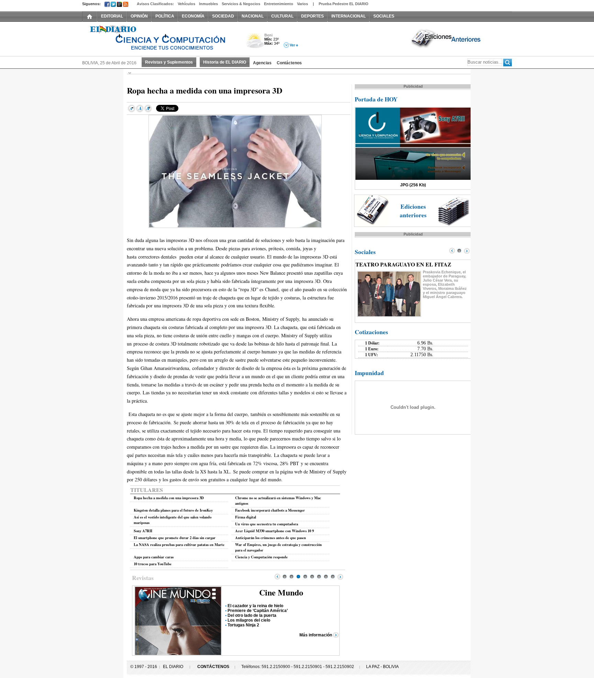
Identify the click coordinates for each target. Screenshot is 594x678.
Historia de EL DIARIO (224, 62)
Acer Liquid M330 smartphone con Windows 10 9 (274, 531)
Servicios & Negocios (241, 4)
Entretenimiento (278, 4)
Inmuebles (208, 4)
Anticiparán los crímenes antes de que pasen (270, 537)
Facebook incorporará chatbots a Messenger (270, 510)
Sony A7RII (143, 531)
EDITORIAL (112, 16)
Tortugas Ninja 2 (243, 625)
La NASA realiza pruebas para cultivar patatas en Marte (179, 544)
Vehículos (186, 4)
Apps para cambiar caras (154, 557)
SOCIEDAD (223, 16)
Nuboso (254, 42)
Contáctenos (289, 63)
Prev (277, 576)
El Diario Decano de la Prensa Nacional (159, 38)
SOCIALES (383, 16)
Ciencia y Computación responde (261, 557)
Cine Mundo (281, 592)
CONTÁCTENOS (213, 666)
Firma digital (245, 517)
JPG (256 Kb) (413, 185)
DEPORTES (312, 16)
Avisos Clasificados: (155, 4)
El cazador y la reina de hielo (255, 605)
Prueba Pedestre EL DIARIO (343, 4)
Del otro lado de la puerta (252, 615)
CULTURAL (282, 16)
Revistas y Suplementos (169, 62)
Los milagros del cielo (249, 620)
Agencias (262, 63)
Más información (315, 635)
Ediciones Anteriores (446, 38)
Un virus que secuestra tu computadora (266, 524)
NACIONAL (253, 16)
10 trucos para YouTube (153, 564)
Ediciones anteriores (413, 210)
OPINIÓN (139, 16)
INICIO (89, 16)
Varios (302, 4)
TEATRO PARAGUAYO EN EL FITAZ (403, 264)
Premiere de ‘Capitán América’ (258, 610)
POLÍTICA (164, 16)
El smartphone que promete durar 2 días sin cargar (175, 537)
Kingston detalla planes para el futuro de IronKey (173, 510)
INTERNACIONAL (348, 16)
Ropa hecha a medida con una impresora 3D (169, 498)
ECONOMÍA (193, 16)
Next (340, 576)
